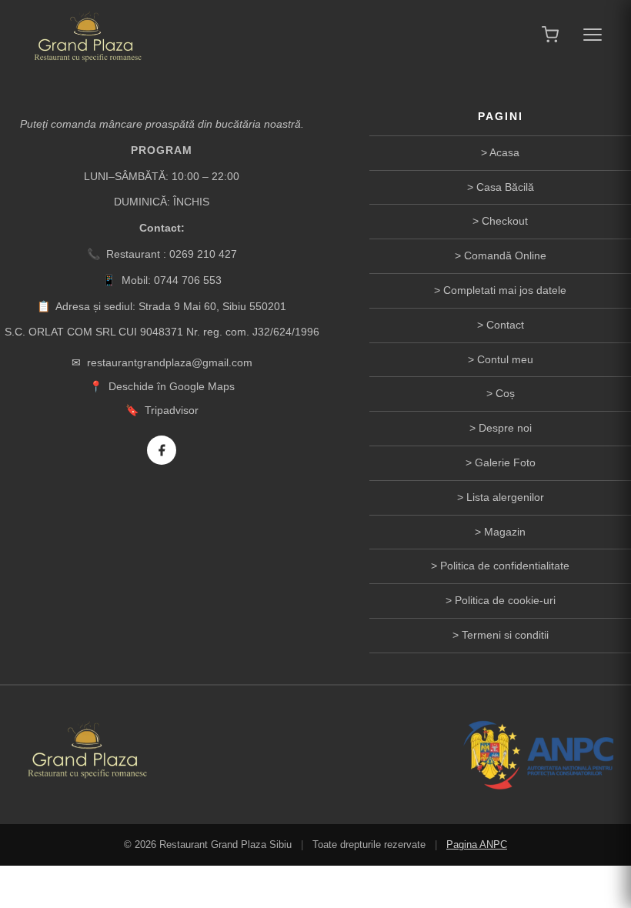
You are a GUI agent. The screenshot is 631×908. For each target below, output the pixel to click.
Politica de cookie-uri (505, 600)
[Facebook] (161, 450)
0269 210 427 (203, 254)
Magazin (505, 532)
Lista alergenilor (505, 497)
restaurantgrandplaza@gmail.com (169, 362)
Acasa (504, 152)
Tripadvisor (172, 410)
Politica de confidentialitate (504, 565)
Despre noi (505, 428)
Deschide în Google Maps (172, 386)
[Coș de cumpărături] (550, 34)
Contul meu (505, 359)
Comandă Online (505, 255)
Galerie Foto (505, 462)
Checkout (505, 221)
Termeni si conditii (505, 635)
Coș (505, 393)
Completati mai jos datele (504, 290)
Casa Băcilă (505, 187)
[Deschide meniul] (592, 34)
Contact (505, 325)
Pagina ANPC (476, 844)
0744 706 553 (188, 280)
